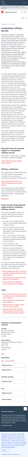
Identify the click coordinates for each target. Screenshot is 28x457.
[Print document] (22, 18)
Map (2, 354)
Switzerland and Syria (11, 12)
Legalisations (5, 198)
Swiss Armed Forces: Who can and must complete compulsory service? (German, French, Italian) (15, 273)
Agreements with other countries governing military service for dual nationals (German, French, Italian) (13, 311)
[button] (25, 408)
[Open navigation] (25, 12)
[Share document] (26, 18)
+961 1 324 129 (5, 361)
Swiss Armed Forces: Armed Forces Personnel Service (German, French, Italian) (11, 183)
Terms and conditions (9, 447)
